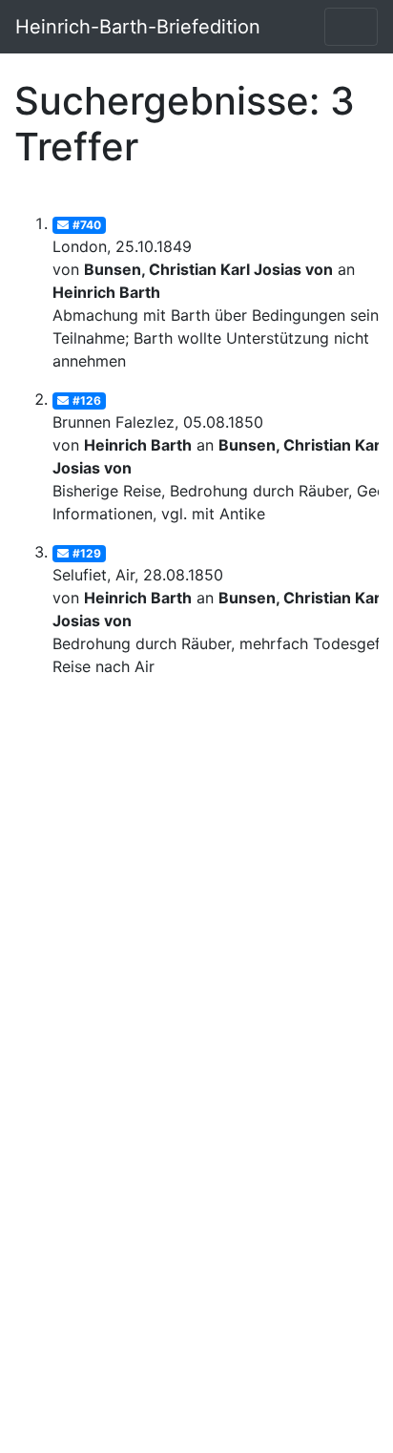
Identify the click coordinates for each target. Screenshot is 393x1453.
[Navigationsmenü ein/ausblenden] (351, 27)
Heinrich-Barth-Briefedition (137, 26)
